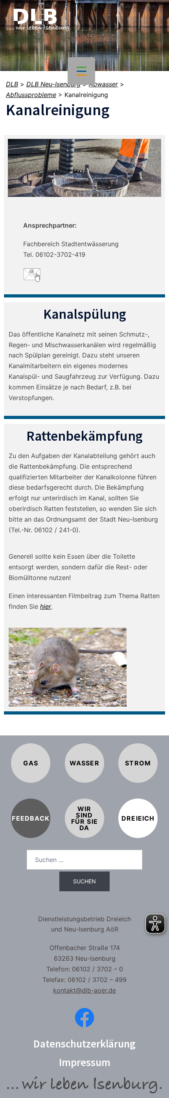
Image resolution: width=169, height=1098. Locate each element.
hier (45, 606)
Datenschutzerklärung (84, 1043)
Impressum (84, 1062)
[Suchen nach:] (84, 860)
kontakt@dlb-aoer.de (84, 990)
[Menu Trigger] (81, 71)
